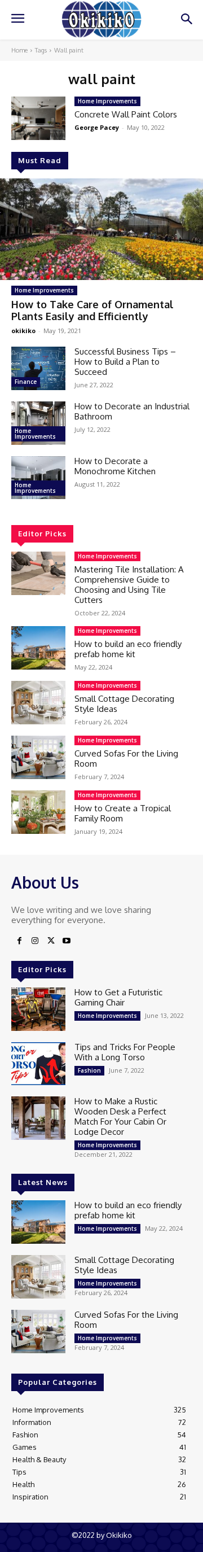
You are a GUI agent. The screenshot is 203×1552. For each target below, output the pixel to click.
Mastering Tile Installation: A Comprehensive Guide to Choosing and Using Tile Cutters (129, 584)
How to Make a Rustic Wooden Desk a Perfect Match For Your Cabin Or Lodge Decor (120, 1116)
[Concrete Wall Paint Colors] (38, 118)
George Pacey (96, 127)
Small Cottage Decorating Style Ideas (124, 703)
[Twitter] (51, 941)
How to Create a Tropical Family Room (122, 813)
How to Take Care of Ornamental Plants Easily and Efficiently (92, 310)
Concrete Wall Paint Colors (125, 114)
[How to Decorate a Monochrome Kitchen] (38, 478)
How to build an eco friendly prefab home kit (128, 649)
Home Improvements (44, 290)
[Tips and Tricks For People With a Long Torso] (38, 1064)
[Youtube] (66, 941)
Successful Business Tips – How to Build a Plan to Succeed (125, 361)
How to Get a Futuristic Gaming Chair (118, 997)
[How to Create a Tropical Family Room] (38, 812)
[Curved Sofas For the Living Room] (38, 757)
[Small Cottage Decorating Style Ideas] (38, 702)
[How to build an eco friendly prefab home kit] (38, 648)
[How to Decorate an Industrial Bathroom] (38, 423)
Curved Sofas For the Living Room (126, 758)
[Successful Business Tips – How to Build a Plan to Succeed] (38, 368)
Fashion (89, 1070)
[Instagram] (35, 941)
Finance (26, 382)
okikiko (23, 330)
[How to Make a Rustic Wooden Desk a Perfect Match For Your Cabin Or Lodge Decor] (38, 1118)
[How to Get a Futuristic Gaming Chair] (38, 1009)
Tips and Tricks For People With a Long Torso (124, 1052)
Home (19, 50)
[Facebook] (19, 941)
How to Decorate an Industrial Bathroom (131, 411)
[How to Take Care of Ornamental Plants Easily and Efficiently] (101, 229)
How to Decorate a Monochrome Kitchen (115, 466)
